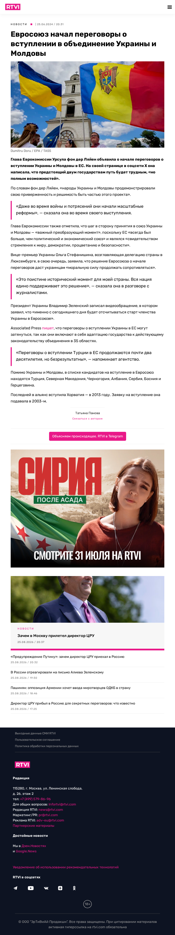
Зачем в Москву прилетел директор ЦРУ (56, 635)
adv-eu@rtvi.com (50, 820)
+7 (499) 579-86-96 (35, 799)
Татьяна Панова (87, 413)
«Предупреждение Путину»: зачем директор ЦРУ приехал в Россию (67, 657)
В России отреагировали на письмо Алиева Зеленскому (57, 672)
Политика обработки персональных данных (47, 746)
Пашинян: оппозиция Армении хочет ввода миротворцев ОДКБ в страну (71, 688)
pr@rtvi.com (48, 815)
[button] (170, 7)
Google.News (26, 851)
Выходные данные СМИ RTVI (35, 733)
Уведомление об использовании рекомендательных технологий (66, 867)
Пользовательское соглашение (37, 740)
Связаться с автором (87, 418)
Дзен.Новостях (34, 846)
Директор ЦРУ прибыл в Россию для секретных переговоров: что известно (73, 703)
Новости (19, 24)
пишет (48, 328)
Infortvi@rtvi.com (62, 804)
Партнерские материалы (33, 826)
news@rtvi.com (51, 810)
